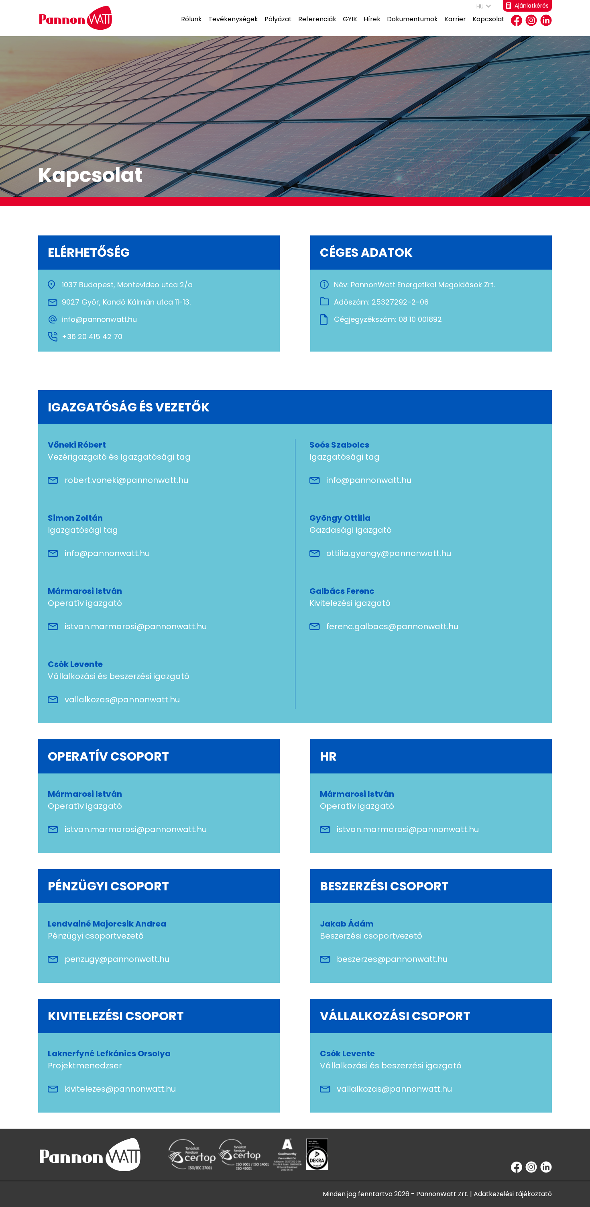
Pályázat (278, 19)
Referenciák (317, 19)
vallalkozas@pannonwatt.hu (122, 699)
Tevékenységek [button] (233, 19)
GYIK (350, 19)
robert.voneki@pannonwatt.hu (126, 480)
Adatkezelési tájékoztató (513, 1194)
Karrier (455, 19)
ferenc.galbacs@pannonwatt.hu (392, 626)
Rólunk (191, 19)
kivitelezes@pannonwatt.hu (120, 1088)
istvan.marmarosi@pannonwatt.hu (136, 626)
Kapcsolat (488, 19)
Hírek (372, 19)
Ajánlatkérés (532, 6)
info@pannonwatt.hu (368, 480)
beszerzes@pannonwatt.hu (392, 959)
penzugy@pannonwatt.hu (117, 959)
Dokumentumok (412, 19)
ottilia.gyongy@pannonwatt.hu (388, 553)
